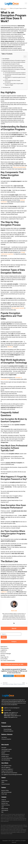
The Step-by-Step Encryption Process (11, 64)
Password (3, 652)
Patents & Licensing (5, 805)
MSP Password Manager (6, 792)
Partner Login (4, 794)
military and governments (19, 167)
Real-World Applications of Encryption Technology (14, 69)
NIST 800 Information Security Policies (9, 772)
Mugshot (3, 752)
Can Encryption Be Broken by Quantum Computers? (15, 72)
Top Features (4, 737)
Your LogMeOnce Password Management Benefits (11, 774)
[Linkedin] (14, 623)
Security (3, 655)
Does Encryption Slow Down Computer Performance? (12, 81)
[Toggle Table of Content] (24, 56)
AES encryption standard (18, 308)
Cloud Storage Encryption (6, 749)
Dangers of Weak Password (7, 771)
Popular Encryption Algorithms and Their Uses (13, 67)
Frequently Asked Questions (9, 71)
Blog (2, 812)
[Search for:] (11, 634)
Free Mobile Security (5, 751)
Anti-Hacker (3, 747)
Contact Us (3, 799)
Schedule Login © (5, 756)
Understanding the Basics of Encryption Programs (14, 60)
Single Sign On (4, 657)
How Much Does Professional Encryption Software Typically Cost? (15, 75)
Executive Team (4, 803)
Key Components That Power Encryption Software (14, 62)
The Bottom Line (6, 87)
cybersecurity (6, 8)
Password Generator (5, 784)
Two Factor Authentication (8, 660)
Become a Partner (5, 790)
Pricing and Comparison (8, 731)
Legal (2, 806)
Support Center (4, 780)
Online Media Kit (4, 810)
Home (2, 8)
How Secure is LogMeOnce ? (7, 769)
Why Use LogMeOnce (5, 767)
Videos (2, 782)
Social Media (4, 658)
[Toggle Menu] (26, 3)
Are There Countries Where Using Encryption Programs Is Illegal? (14, 84)
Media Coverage (4, 808)
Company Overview (5, 801)
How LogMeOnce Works (6, 765)
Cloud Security (5, 648)
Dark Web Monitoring (5, 760)
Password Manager (6, 653)
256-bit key (10, 346)
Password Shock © (5, 754)
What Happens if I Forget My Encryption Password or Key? (15, 78)
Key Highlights (6, 58)
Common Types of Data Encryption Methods (12, 65)
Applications (4, 646)
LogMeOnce (4, 592)
